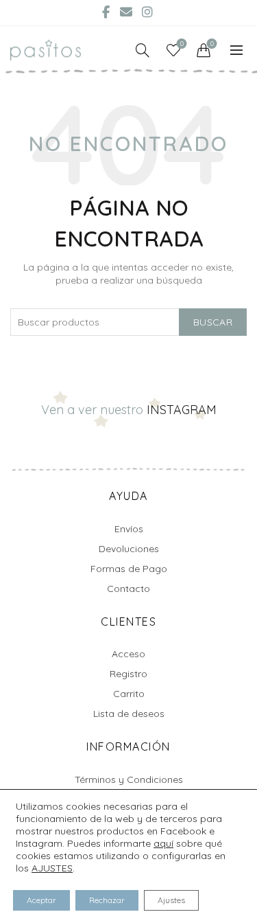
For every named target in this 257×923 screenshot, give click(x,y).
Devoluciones (129, 549)
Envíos (128, 529)
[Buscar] (143, 50)
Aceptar (41, 900)
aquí (163, 843)
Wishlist (182, 44)
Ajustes (171, 900)
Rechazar (107, 900)
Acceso (128, 654)
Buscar (212, 322)
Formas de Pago (128, 568)
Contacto (128, 588)
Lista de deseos (128, 713)
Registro (128, 674)
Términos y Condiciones (129, 779)
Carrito (129, 693)
